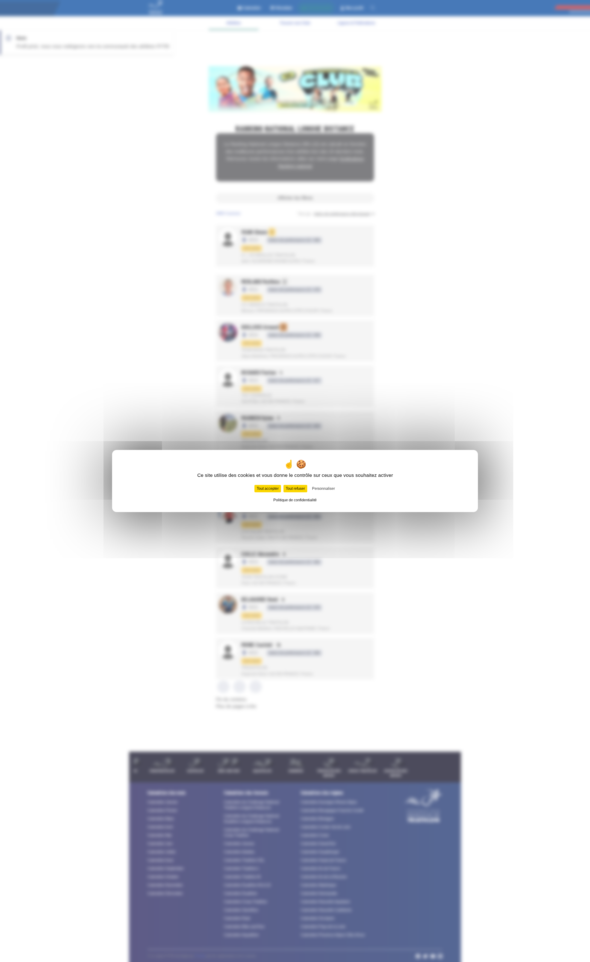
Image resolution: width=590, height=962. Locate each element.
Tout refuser (295, 488)
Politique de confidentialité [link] (295, 500)
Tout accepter (268, 488)
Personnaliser (323, 488)
